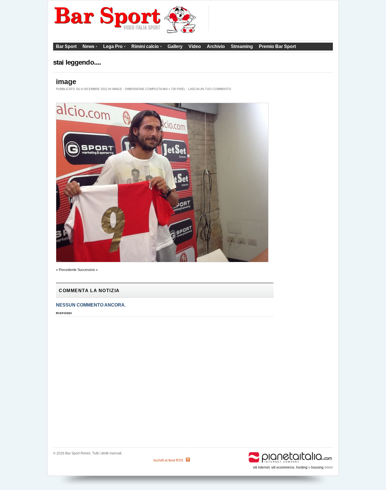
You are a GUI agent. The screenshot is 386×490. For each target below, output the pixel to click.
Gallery (175, 46)
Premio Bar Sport (277, 46)
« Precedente (66, 270)
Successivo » (87, 270)
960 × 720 (169, 89)
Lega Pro (111, 47)
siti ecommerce (282, 467)
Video (194, 46)
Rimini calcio (144, 47)
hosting (301, 467)
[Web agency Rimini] (290, 453)
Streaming (242, 46)
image (117, 89)
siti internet (261, 467)
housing (317, 467)
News (87, 47)
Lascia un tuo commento (209, 89)
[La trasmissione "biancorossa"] (125, 33)
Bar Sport (66, 46)
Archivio (216, 46)
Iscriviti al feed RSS (168, 460)
